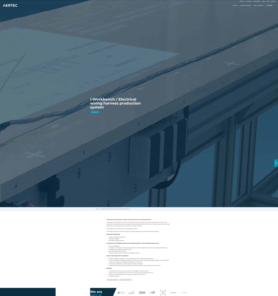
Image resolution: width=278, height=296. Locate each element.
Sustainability (256, 1)
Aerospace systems (245, 5)
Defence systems (258, 5)
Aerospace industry (112, 280)
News (268, 1)
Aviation (235, 5)
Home (97, 209)
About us (242, 1)
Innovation (249, 1)
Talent (263, 1)
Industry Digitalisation (125, 280)
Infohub (273, 1)
